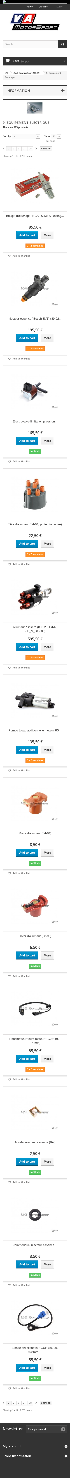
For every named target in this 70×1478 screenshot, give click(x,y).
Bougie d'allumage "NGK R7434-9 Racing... (35, 216)
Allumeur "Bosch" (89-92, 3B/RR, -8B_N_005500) (35, 629)
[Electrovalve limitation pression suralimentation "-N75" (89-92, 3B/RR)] (35, 391)
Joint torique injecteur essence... (35, 1245)
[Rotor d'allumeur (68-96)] (35, 906)
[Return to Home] (6, 73)
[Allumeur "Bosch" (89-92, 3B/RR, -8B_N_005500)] (35, 597)
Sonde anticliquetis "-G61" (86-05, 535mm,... (35, 1350)
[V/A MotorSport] (35, 22)
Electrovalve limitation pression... (35, 421)
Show (47, 136)
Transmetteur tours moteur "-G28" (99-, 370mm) (35, 1041)
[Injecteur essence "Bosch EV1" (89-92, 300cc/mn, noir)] (35, 289)
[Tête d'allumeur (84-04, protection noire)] (35, 494)
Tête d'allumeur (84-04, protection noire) (35, 524)
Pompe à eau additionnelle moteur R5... (35, 730)
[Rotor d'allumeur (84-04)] (35, 803)
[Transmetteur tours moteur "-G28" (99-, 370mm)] (35, 1009)
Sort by (7, 136)
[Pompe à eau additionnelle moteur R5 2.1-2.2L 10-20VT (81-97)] (35, 700)
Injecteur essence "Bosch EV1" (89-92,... (35, 318)
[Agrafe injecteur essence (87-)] (35, 1112)
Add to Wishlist (21, 256)
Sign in (30, 7)
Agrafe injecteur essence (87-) (35, 1142)
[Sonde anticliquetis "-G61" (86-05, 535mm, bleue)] (35, 1318)
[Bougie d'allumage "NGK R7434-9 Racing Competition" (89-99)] (35, 186)
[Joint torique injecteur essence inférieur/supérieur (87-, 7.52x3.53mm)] (35, 1215)
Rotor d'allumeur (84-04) (35, 833)
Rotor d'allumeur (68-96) (35, 936)
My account (12, 1446)
